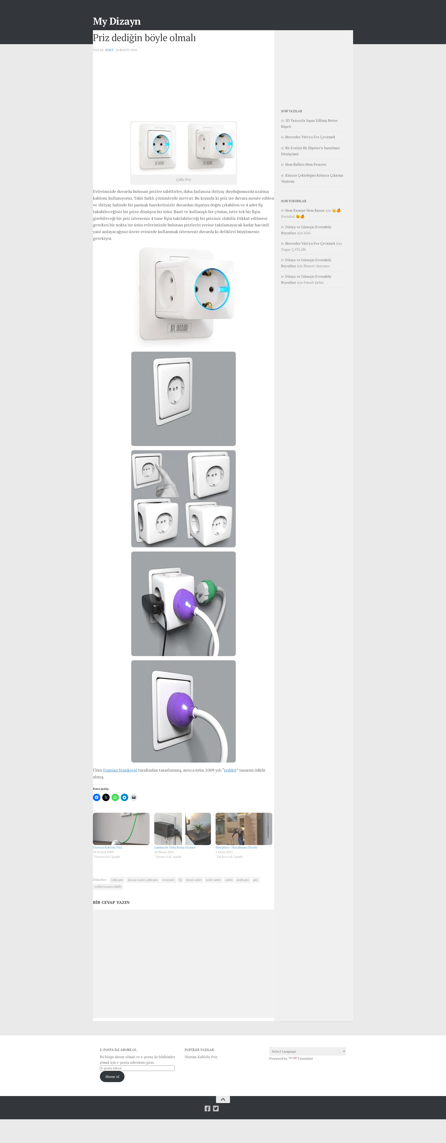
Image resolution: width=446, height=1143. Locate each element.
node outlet (213, 880)
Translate (305, 1058)
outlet (229, 880)
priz (255, 880)
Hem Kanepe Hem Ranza (305, 210)
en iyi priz (168, 880)
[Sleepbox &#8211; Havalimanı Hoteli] (244, 829)
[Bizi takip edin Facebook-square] (207, 1108)
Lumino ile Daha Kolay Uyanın (174, 847)
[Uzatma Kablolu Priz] (121, 829)
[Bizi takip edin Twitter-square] (216, 1108)
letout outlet (194, 880)
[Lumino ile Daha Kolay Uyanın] (182, 829)
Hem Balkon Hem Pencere (305, 164)
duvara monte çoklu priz (143, 880)
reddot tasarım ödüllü (108, 886)
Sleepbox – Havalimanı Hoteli (236, 847)
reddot (230, 770)
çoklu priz (117, 880)
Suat (109, 50)
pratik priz (243, 880)
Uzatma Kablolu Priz (107, 847)
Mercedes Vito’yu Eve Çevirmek (310, 137)
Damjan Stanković (120, 770)
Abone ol (112, 1076)
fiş (180, 880)
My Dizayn (117, 20)
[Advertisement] (183, 88)
